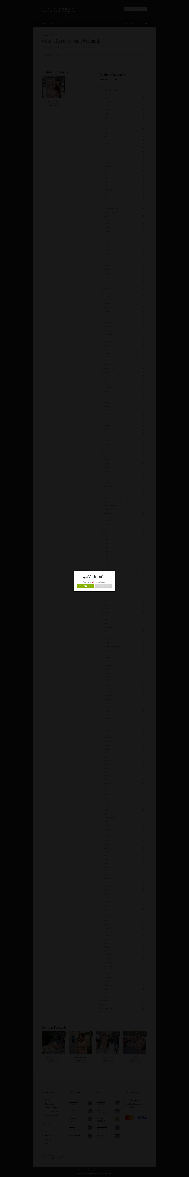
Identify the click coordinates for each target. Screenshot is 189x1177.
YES (85, 586)
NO (103, 586)
